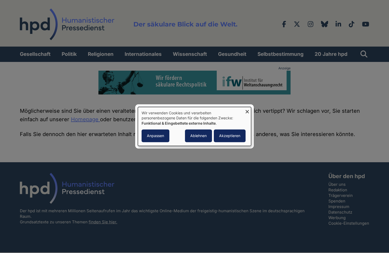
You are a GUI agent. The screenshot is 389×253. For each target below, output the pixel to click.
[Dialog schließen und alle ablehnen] (247, 110)
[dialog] (194, 126)
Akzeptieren (229, 136)
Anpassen (155, 136)
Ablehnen (198, 136)
